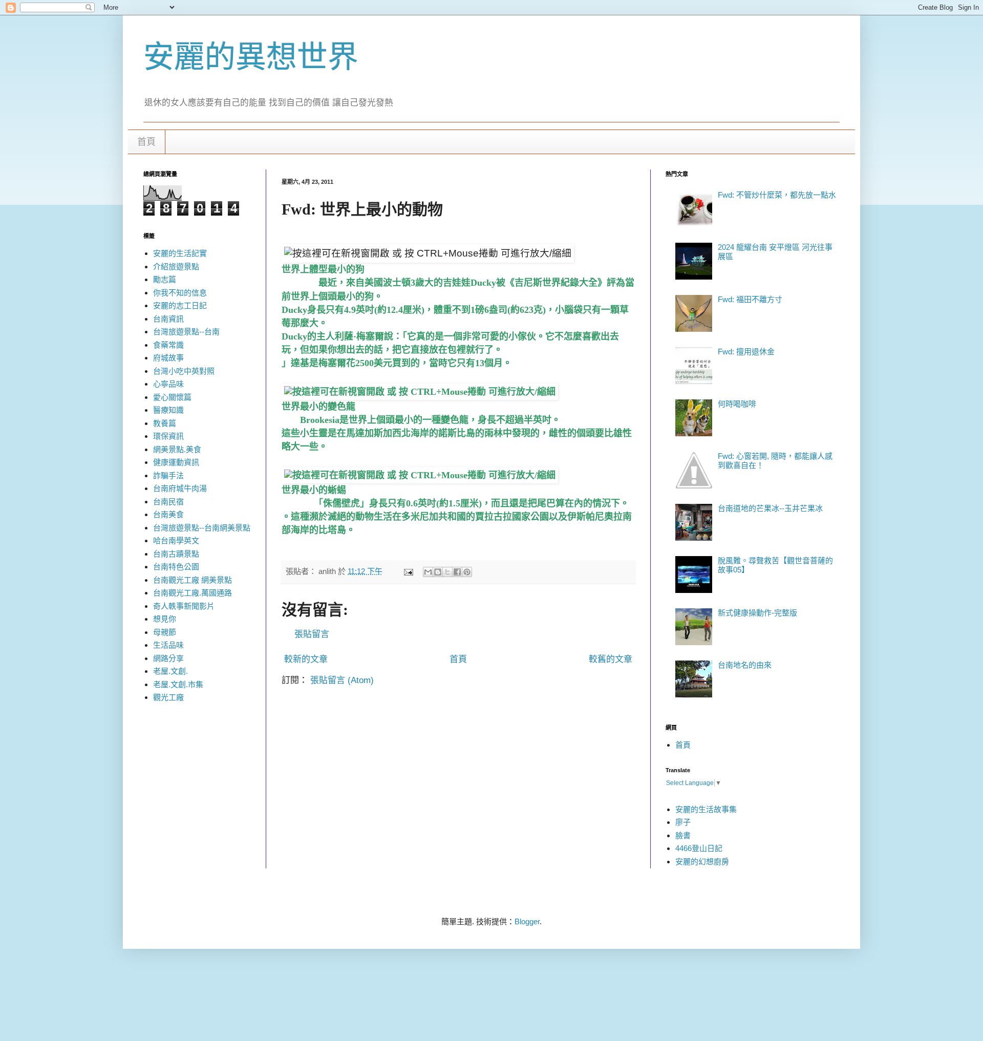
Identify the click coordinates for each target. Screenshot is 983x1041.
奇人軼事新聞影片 (184, 606)
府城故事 (168, 357)
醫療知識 (168, 410)
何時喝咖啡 (737, 403)
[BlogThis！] (438, 572)
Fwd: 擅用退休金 (746, 351)
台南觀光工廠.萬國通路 (192, 592)
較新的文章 (306, 659)
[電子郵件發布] (408, 571)
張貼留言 (311, 634)
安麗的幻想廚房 (702, 861)
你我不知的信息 (180, 292)
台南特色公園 (176, 566)
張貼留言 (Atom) (342, 680)
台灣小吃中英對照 (184, 371)
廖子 (683, 822)
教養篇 (164, 423)
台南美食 (168, 514)
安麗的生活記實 (180, 253)
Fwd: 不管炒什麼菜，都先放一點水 (777, 194)
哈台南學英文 (176, 540)
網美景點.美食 (177, 449)
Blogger (527, 921)
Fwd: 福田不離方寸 (750, 299)
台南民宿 (168, 501)
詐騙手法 (168, 475)
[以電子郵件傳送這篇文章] (428, 572)
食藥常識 (168, 345)
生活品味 (168, 645)
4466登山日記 (698, 848)
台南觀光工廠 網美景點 (192, 580)
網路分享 (168, 658)
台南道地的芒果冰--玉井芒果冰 (770, 508)
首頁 (146, 142)
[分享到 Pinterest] (467, 572)
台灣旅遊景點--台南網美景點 (201, 527)
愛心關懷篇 (172, 397)
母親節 (164, 632)
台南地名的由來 (745, 665)
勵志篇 (164, 279)
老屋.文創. (170, 671)
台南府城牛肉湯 (180, 488)
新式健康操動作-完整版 (757, 612)
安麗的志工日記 (180, 305)
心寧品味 (168, 383)
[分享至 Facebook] (457, 572)
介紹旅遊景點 (176, 266)
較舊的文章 (610, 659)
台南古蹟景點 (176, 553)
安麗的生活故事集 (706, 809)
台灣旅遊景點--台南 (186, 331)
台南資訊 (168, 318)
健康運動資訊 (176, 462)
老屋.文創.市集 (178, 684)
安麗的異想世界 (250, 57)
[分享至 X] (447, 572)
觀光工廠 (168, 697)
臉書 (683, 835)
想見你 (164, 618)
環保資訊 (168, 436)
